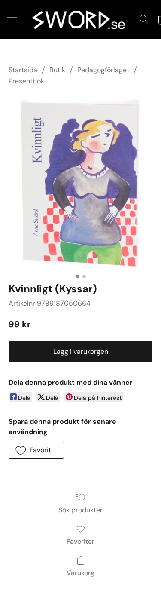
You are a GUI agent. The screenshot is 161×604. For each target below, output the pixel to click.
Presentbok (26, 81)
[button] (80, 19)
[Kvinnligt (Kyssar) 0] (80, 183)
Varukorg (80, 572)
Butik (57, 69)
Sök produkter (80, 510)
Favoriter (80, 541)
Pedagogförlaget (103, 69)
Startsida (23, 69)
